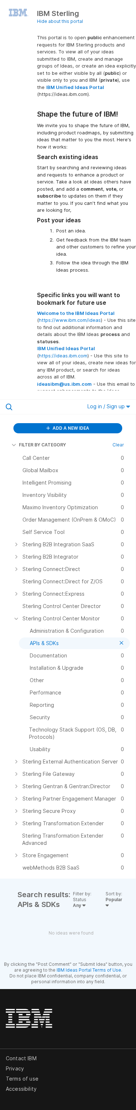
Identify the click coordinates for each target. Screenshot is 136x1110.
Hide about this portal (60, 21)
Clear (118, 444)
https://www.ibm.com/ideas (70, 320)
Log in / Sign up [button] (106, 406)
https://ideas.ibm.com (63, 355)
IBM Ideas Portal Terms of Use (89, 970)
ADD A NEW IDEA (70, 428)
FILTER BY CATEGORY (42, 444)
